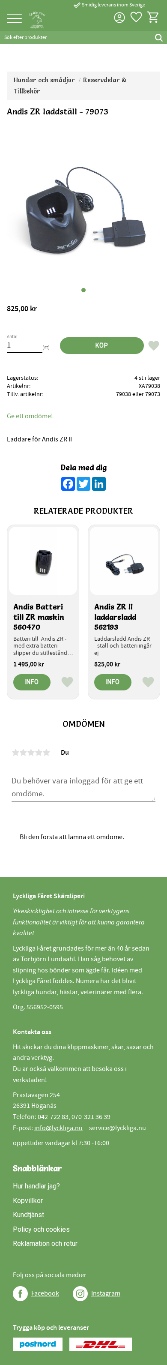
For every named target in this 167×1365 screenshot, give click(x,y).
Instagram (105, 1293)
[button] (14, 19)
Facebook (45, 1293)
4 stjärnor (38, 752)
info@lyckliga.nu (58, 1128)
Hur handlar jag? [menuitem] (36, 1186)
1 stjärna (15, 752)
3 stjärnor (31, 752)
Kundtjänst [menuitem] (28, 1215)
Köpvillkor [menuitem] (28, 1201)
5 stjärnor (46, 752)
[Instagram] (80, 1293)
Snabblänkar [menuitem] (37, 1168)
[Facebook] (20, 1293)
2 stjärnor (23, 752)
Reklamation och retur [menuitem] (45, 1243)
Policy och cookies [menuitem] (41, 1229)
